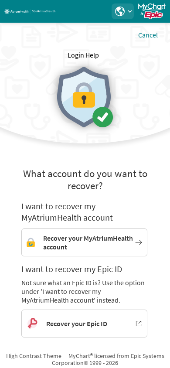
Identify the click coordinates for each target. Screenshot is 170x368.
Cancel (148, 35)
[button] (122, 11)
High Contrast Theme (33, 356)
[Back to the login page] (30, 11)
